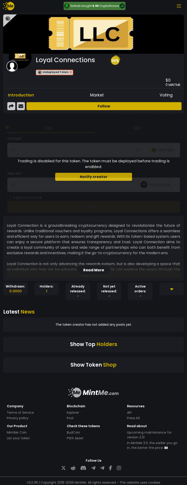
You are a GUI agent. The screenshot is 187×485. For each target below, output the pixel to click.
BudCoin (73, 432)
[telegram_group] (93, 468)
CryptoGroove (109, 6)
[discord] (83, 468)
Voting (166, 95)
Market (97, 95)
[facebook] (110, 468)
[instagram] (119, 468)
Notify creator (93, 176)
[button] (115, 60)
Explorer (73, 412)
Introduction (21, 95)
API (129, 412)
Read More (93, 270)
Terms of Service (20, 412)
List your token (18, 438)
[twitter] (63, 468)
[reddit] (73, 468)
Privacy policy (18, 418)
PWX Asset (75, 438)
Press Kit (133, 418)
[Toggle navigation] (179, 6)
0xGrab (75, 6)
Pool (70, 418)
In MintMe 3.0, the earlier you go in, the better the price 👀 (152, 445)
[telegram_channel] (102, 468)
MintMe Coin (17, 432)
